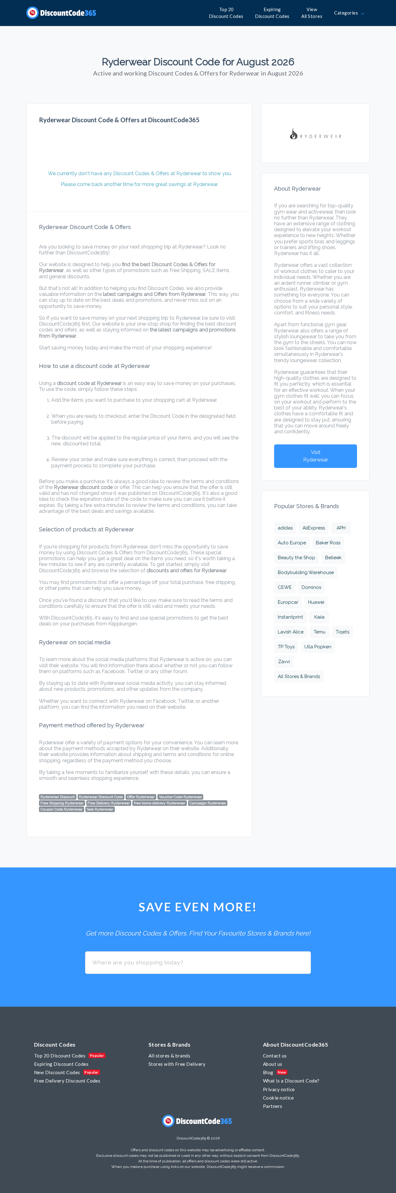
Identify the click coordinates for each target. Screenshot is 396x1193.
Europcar (288, 602)
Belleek (333, 557)
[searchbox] (198, 962)
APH (341, 528)
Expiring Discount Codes (61, 1064)
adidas (285, 528)
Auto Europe (292, 543)
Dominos (311, 587)
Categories (347, 12)
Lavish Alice (290, 632)
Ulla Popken (317, 647)
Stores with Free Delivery (176, 1064)
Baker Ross (328, 543)
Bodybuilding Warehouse (306, 572)
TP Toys (286, 647)
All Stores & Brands (299, 676)
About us (272, 1064)
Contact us (275, 1055)
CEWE (285, 587)
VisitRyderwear (315, 456)
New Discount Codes (57, 1072)
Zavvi (284, 661)
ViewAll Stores (311, 13)
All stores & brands (169, 1055)
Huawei (316, 602)
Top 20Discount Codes (226, 13)
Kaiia (319, 617)
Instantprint (290, 617)
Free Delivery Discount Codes (67, 1080)
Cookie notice (278, 1097)
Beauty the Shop (296, 557)
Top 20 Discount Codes (59, 1055)
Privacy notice (279, 1089)
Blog (268, 1072)
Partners (272, 1106)
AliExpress (314, 528)
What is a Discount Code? (291, 1080)
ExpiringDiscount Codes (272, 13)
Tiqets (342, 632)
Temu (319, 632)
